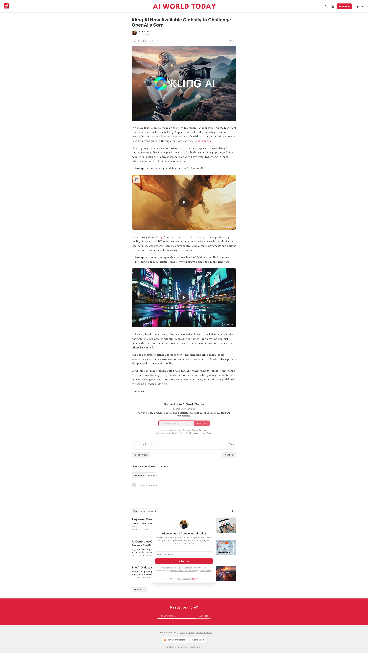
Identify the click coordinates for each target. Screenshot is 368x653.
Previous (142, 454)
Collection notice (204, 632)
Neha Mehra (144, 31)
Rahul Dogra (150, 530)
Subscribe (344, 6)
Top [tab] (135, 511)
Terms (191, 632)
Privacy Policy (205, 570)
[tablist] (144, 475)
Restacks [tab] (150, 475)
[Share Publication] (333, 6)
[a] (184, 202)
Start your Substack (176, 639)
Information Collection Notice (183, 570)
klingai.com (204, 141)
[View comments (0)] (144, 41)
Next (227, 454)
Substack (169, 647)
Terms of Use (197, 567)
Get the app (198, 639)
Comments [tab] (138, 475)
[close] (211, 521)
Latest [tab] (142, 511)
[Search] (326, 6)
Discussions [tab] (153, 511)
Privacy (183, 632)
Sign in (359, 6)
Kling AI (161, 237)
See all (137, 589)
